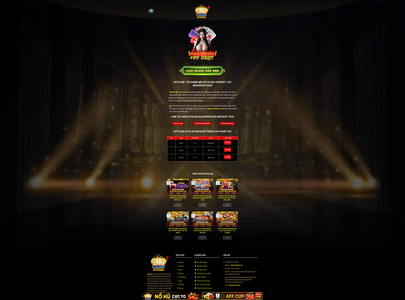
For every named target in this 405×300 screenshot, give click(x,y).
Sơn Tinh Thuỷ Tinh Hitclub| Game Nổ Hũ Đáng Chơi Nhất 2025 (202, 198)
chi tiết (178, 205)
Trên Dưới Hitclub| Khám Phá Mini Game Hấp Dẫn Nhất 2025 (178, 198)
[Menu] (150, 11)
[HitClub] (202, 11)
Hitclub (172, 92)
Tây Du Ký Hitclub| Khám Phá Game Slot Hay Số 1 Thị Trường (227, 231)
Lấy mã (227, 142)
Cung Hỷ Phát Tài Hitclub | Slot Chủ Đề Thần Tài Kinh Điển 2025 (227, 198)
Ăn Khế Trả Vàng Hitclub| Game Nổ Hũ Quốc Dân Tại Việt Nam (202, 231)
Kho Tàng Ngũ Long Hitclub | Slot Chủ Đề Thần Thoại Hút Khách (177, 231)
